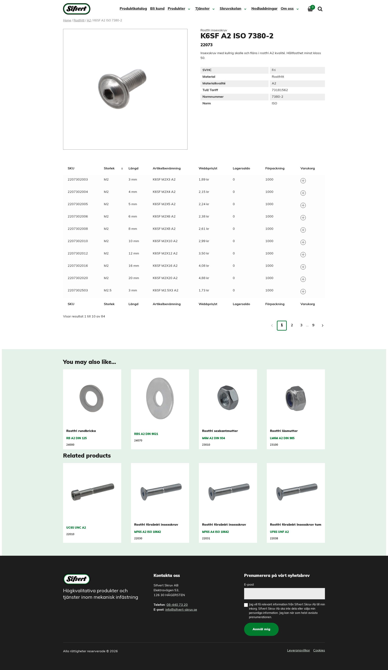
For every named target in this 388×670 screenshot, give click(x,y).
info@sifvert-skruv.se (181, 609)
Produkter (176, 9)
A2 (89, 20)
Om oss (287, 9)
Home (67, 20)
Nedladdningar (264, 9)
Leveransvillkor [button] (298, 650)
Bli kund (157, 9)
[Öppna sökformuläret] (320, 9)
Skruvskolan (230, 9)
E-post (249, 584)
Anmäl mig (261, 629)
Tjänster (202, 9)
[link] (322, 325)
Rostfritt (79, 20)
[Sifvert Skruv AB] (78, 9)
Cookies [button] (319, 650)
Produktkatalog (133, 9)
